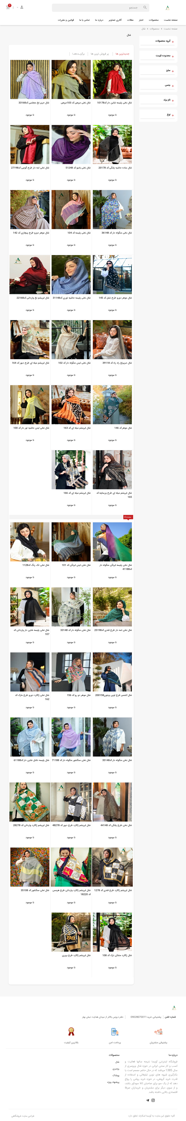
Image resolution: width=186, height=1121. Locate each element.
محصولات (154, 20)
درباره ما (99, 20)
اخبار (141, 20)
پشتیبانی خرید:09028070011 (146, 1017)
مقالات (130, 20)
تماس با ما (84, 20)
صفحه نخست (170, 20)
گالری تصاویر (115, 20)
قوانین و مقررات (66, 20)
